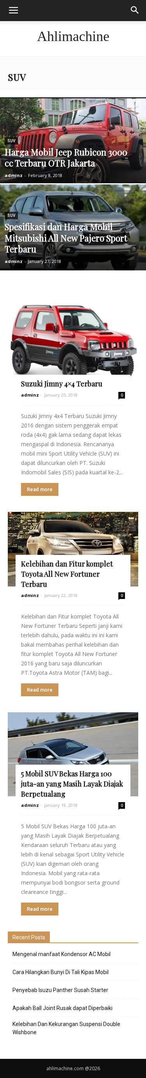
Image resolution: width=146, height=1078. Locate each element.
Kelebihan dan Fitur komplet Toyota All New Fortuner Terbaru (67, 574)
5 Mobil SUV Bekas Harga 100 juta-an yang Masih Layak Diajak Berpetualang (72, 784)
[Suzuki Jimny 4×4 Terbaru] (73, 342)
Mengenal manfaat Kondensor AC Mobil (61, 954)
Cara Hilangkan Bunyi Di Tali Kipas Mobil (60, 972)
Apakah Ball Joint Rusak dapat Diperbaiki (62, 1008)
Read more (40, 489)
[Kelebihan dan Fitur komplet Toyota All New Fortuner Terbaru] (73, 549)
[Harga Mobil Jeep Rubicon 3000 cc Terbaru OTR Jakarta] (73, 148)
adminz (14, 175)
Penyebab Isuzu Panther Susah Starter (60, 990)
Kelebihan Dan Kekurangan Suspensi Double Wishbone (66, 1028)
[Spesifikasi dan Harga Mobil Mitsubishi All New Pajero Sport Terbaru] (73, 230)
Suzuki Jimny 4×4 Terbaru (61, 383)
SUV (11, 141)
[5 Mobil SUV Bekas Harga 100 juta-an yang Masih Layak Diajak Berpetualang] (73, 754)
